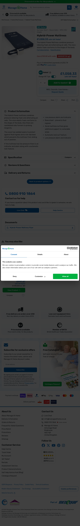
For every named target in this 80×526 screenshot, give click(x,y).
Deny (15, 276)
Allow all (65, 276)
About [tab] (66, 254)
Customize (39, 276)
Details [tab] (40, 254)
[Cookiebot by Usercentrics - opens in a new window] (68, 248)
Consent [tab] (14, 254)
